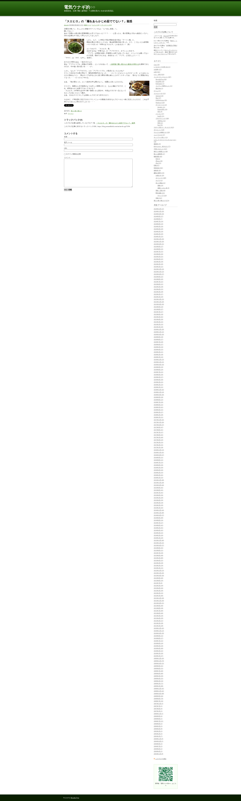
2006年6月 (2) (158, 723)
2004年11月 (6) (158, 738)
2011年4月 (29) (158, 618)
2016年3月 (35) (158, 472)
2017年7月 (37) (158, 432)
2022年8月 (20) (158, 279)
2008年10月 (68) (159, 693)
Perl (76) (160, 125)
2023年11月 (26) (159, 241)
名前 (65, 137)
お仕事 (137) (158, 69)
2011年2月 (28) (158, 623)
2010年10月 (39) (159, 633)
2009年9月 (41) (158, 666)
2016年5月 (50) (158, 467)
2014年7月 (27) (158, 522)
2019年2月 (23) (158, 384)
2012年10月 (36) (159, 575)
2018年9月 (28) (158, 397)
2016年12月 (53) (159, 450)
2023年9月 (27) (158, 246)
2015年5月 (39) (158, 497)
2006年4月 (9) (158, 728)
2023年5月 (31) (158, 256)
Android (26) (159, 96)
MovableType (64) (161, 79)
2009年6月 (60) (158, 673)
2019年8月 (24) (158, 369)
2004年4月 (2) (158, 751)
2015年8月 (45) (158, 490)
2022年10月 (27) (159, 274)
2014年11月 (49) (159, 512)
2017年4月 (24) (158, 440)
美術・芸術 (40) (160, 190)
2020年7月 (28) (158, 342)
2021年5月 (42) (158, 317)
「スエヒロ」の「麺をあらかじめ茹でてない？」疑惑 (115, 123)
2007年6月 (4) (158, 708)
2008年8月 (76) (158, 698)
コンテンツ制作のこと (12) (164, 86)
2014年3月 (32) (158, 533)
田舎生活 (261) (158, 168)
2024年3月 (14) (158, 231)
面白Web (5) (159, 88)
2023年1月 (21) (158, 266)
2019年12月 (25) (159, 359)
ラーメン (71, 113)
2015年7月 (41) (158, 492)
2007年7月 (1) (158, 706)
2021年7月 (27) (158, 312)
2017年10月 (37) (159, 425)
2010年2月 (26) (158, 653)
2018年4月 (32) (158, 409)
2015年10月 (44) (159, 485)
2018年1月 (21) (158, 417)
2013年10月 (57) (159, 545)
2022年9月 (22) (158, 276)
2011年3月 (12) (158, 620)
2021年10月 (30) (159, 304)
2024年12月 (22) (159, 209)
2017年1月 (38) (158, 447)
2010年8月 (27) (158, 638)
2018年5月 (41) (158, 407)
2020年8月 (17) (158, 339)
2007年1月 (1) (158, 711)
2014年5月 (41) (158, 528)
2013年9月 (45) (158, 548)
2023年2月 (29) (158, 264)
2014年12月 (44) (159, 510)
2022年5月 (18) (158, 286)
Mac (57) (158, 98)
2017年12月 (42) (159, 420)
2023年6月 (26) (158, 254)
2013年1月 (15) (158, 568)
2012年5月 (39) (158, 585)
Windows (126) (160, 102)
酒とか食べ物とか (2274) (161, 200)
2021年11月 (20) (159, 301)
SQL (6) (160, 111)
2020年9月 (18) (158, 337)
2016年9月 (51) (158, 457)
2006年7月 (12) (158, 721)
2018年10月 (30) (159, 394)
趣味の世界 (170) (159, 173)
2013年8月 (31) (158, 550)
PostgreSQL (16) (162, 109)
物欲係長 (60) (158, 156)
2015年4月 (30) (158, 500)
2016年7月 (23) (158, 462)
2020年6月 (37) (158, 344)
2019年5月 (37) (158, 377)
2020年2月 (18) (158, 354)
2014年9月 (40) (158, 517)
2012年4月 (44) (158, 588)
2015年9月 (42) (158, 487)
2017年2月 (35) (158, 445)
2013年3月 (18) (158, 563)
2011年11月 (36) (159, 600)
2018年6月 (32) (158, 404)
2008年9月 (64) (158, 696)
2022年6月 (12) (158, 284)
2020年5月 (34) (158, 347)
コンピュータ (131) (160, 93)
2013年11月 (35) (159, 543)
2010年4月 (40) (158, 648)
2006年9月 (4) (158, 716)
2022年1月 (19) (158, 296)
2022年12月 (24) (159, 269)
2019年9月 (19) (158, 367)
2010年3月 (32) (158, 651)
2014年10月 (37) (159, 515)
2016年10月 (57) (159, 455)
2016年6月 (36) (158, 465)
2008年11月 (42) (159, 691)
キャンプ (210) (162, 195)
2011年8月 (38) (158, 608)
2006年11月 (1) (158, 713)
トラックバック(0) (106, 25)
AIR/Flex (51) (162, 121)
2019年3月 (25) (158, 382)
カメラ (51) (159, 180)
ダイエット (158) (159, 130)
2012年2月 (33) (158, 593)
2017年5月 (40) (158, 437)
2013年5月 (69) (158, 558)
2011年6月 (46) (158, 613)
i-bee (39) (157, 64)
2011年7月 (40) (158, 610)
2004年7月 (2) (158, 746)
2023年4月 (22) (158, 259)
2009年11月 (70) (159, 661)
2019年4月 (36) (158, 379)
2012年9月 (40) (158, 578)
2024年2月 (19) (158, 234)
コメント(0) (95, 25)
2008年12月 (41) (159, 688)
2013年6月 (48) (158, 555)
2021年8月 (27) (158, 309)
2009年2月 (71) (158, 683)
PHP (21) (160, 123)
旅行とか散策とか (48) (161, 151)
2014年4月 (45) (158, 530)
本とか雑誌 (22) (160, 183)
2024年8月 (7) (158, 219)
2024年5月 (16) (158, 226)
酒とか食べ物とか (76, 111)
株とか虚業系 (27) (159, 154)
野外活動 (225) (160, 193)
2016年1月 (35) (158, 477)
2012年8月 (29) (158, 580)
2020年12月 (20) (159, 329)
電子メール (68, 142)
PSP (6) (158, 159)
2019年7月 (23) (158, 372)
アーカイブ (162, 205)
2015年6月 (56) (158, 495)
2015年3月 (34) (158, 502)
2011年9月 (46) (158, 605)
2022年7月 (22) (158, 281)
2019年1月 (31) (158, 387)
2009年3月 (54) (158, 681)
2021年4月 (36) (158, 319)
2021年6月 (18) (158, 314)
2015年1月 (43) (158, 507)
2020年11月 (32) (159, 332)
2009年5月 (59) (158, 676)
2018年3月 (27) (158, 412)
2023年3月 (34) (158, 261)
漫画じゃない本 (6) (163, 188)
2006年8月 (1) (158, 718)
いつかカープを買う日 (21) (162, 67)
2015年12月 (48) (159, 480)
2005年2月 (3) (158, 733)
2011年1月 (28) (158, 625)
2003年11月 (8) (158, 754)
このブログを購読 (160, 759)
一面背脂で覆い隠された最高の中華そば (124, 64)
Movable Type (75, 797)
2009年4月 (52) (158, 678)
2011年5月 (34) (158, 615)
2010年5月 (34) (158, 646)
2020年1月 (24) (158, 357)
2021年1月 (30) (158, 327)
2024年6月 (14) (158, 224)
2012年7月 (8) (158, 583)
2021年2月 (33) (158, 324)
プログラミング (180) (162, 118)
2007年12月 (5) (158, 703)
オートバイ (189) (161, 178)
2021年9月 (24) (158, 307)
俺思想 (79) (157, 144)
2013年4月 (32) (158, 560)
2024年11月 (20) (159, 211)
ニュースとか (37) (159, 135)
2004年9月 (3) (158, 743)
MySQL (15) (161, 107)
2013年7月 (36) (158, 553)
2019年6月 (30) (158, 374)
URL (65, 148)
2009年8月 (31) (158, 668)
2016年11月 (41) (159, 452)
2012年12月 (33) (159, 570)
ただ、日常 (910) (159, 74)
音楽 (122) (159, 198)
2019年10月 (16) (159, 364)
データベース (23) (161, 105)
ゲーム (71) (157, 91)
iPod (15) (158, 163)
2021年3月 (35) (158, 322)
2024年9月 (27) (158, 216)
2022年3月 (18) (158, 291)
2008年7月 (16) (158, 701)
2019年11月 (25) (159, 362)
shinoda (66, 25)
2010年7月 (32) (158, 641)
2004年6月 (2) (158, 749)
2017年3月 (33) (158, 442)
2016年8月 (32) (158, 460)
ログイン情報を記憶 (73, 154)
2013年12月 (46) (159, 540)
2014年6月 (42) (158, 525)
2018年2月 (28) (158, 415)
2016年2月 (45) (158, 475)
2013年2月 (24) (158, 565)
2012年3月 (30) (158, 590)
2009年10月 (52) (159, 663)
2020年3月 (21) (158, 352)
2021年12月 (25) (159, 299)
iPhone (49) (159, 161)
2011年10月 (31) (159, 603)
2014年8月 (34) (158, 520)
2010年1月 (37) (158, 656)
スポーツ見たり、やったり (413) (164, 127)
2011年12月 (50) (159, 598)
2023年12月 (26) (159, 239)
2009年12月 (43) (159, 658)
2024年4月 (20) (158, 229)
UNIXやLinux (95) (161, 100)
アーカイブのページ (161, 54)
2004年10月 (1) (158, 741)
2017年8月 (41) (158, 430)
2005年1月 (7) (158, 736)
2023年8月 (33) (158, 249)
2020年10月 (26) (159, 334)
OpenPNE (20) (160, 81)
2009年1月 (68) (158, 686)
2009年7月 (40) (158, 671)
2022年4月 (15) (158, 289)
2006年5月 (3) (158, 726)
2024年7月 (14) (158, 221)
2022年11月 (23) (159, 271)
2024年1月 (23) (158, 236)
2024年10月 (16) (159, 214)
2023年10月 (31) (159, 244)
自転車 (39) (157, 170)
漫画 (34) (160, 185)
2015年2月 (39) (158, 505)
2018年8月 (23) (158, 399)
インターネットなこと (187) (162, 77)
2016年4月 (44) (158, 470)
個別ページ (87, 25)
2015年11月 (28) (159, 482)
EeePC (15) (161, 116)
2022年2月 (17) (158, 294)
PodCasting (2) (160, 83)
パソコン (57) (160, 114)
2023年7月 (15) (158, 251)
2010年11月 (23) (159, 630)
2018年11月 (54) (159, 392)
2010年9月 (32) (158, 636)
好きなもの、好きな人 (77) (162, 146)
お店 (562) (157, 72)
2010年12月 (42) (159, 628)
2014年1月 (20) (158, 538)
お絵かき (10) (160, 175)
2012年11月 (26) (159, 573)
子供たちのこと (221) (160, 149)
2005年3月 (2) (158, 731)
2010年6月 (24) (158, 643)
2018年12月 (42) (159, 389)
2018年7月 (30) (158, 402)
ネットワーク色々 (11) (161, 137)
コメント (67, 157)
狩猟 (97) (156, 165)
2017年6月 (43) (158, 435)
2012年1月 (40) (158, 595)
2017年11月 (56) (159, 422)
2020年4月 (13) (158, 349)
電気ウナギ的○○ (79, 7)
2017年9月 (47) (158, 427)
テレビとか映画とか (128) (162, 132)
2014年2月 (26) (158, 535)
